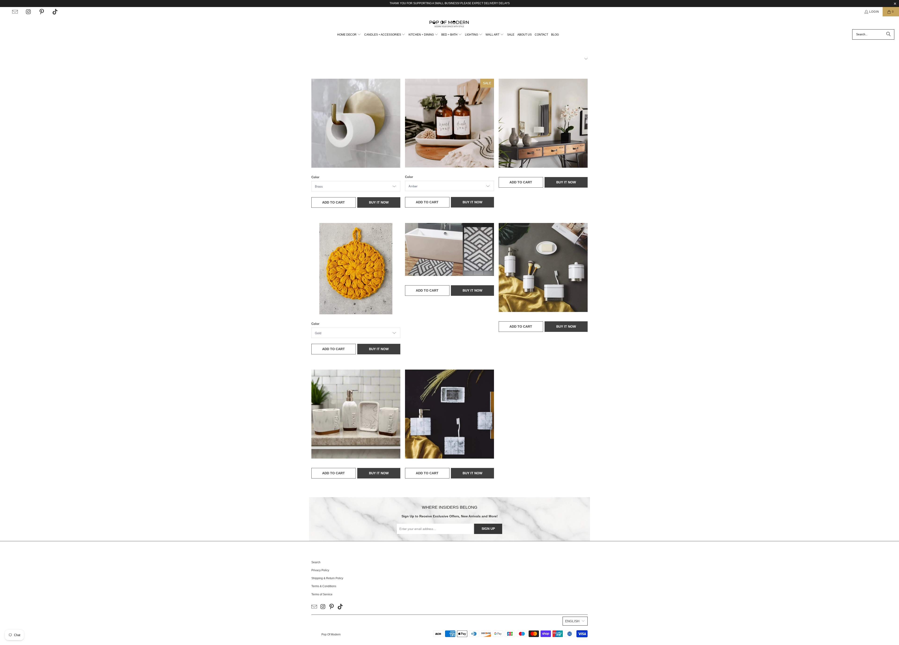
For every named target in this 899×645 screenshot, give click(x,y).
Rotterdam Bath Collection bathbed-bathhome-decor (449, 414)
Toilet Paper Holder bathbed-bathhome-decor (355, 123)
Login (874, 11)
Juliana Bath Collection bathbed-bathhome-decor (543, 267)
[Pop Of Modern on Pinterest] (41, 11)
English (572, 621)
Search (316, 562)
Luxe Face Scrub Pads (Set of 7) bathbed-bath (355, 268)
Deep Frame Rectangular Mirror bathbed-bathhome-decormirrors (543, 123)
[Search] (888, 34)
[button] (349, 34)
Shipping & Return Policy (327, 578)
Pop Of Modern (331, 634)
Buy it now (379, 202)
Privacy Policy (320, 570)
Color (315, 177)
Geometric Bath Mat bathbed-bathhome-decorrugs (449, 249)
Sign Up (488, 528)
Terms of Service (321, 594)
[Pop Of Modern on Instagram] (28, 11)
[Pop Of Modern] (450, 24)
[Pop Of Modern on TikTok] (55, 11)
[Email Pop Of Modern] (15, 11)
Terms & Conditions (323, 586)
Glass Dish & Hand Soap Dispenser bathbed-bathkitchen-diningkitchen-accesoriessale (449, 123)
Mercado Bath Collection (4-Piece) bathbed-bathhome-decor (355, 414)
